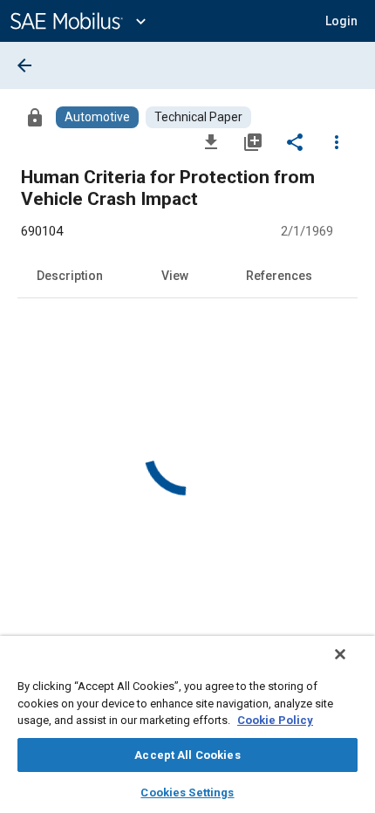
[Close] (340, 654)
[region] (187, 724)
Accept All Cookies (187, 755)
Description (70, 276)
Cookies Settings (187, 792)
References (279, 276)
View (174, 276)
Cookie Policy (275, 720)
